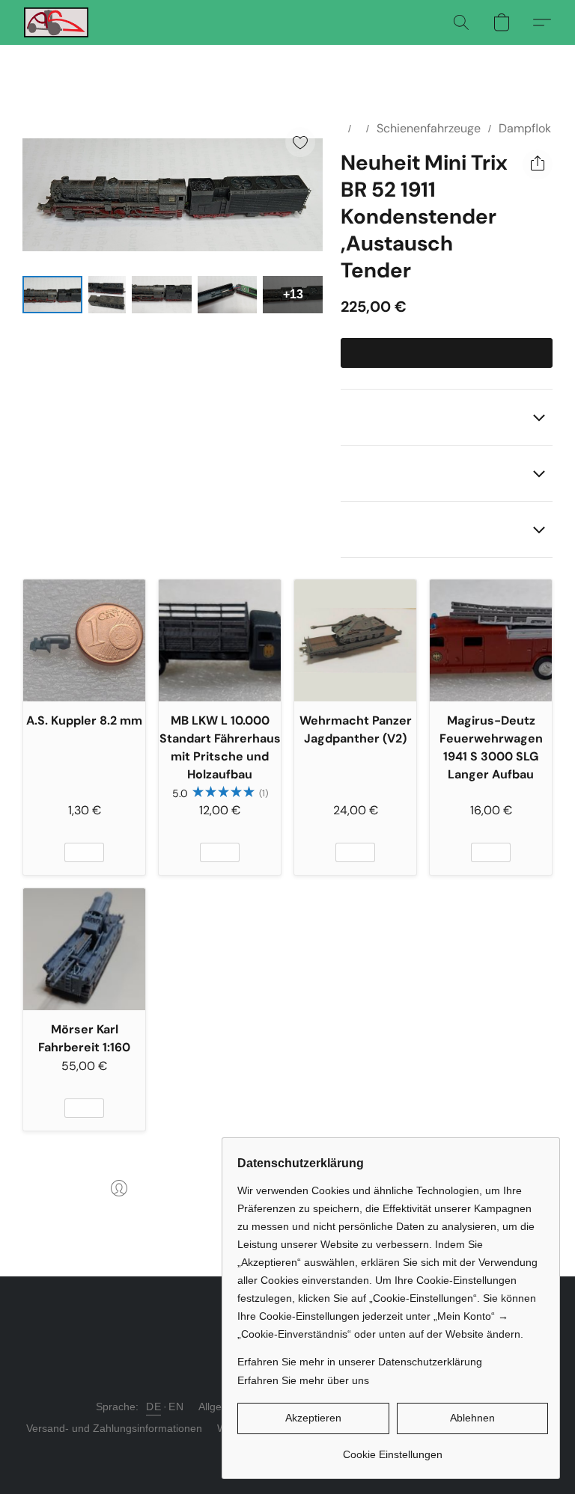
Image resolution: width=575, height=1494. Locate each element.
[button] (56, 22)
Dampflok (525, 128)
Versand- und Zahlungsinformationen (114, 1428)
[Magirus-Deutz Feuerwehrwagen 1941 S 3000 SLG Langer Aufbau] (491, 640)
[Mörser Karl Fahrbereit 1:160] (84, 949)
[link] (392, 1448)
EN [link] (175, 1406)
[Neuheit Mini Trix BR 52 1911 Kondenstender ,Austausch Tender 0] (52, 294)
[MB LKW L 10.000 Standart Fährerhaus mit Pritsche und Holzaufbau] (220, 640)
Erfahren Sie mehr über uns (303, 1380)
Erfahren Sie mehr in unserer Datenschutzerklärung (359, 1362)
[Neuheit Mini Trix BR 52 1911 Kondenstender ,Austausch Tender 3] (228, 294)
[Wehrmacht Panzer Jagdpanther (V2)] (355, 640)
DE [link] (153, 1406)
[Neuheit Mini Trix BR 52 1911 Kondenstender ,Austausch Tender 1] (107, 294)
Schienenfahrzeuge (429, 128)
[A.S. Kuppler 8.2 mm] (84, 640)
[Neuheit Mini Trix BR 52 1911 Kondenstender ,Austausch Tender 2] (162, 294)
